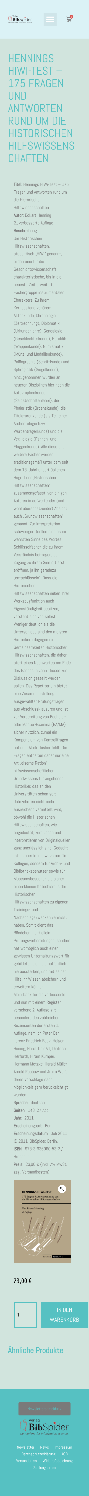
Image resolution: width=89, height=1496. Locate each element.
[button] (50, 19)
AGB (64, 1454)
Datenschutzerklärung (38, 1454)
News (44, 1447)
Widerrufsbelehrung (58, 1460)
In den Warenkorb (64, 1315)
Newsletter (25, 1447)
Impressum (63, 1447)
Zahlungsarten (44, 1467)
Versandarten (26, 1460)
